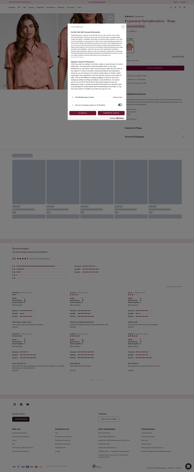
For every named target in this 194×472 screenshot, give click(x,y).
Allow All (82, 113)
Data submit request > (77, 57)
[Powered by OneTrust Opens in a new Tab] (117, 118)
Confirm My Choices (111, 113)
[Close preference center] (123, 26)
